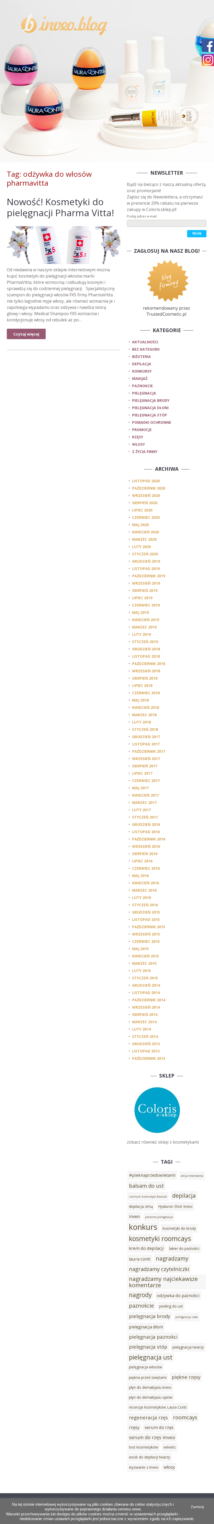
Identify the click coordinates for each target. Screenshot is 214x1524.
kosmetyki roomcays (160, 1238)
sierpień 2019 (144, 590)
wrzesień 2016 (146, 846)
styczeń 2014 (145, 1036)
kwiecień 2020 (145, 531)
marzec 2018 (144, 714)
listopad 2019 (146, 568)
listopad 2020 (146, 480)
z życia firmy (144, 451)
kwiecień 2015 (145, 956)
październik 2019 (148, 575)
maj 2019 (140, 612)
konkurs (143, 1226)
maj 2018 (140, 700)
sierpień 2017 (144, 765)
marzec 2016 (144, 890)
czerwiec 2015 (146, 941)
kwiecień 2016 (145, 882)
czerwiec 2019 (146, 605)
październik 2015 (148, 926)
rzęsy (137, 436)
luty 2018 (141, 722)
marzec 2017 (144, 802)
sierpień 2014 (144, 1014)
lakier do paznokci (184, 1248)
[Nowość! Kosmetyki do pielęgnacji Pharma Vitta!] (63, 245)
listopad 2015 (146, 919)
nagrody (140, 1295)
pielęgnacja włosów (145, 1366)
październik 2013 (148, 1058)
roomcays (185, 1417)
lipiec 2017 (142, 773)
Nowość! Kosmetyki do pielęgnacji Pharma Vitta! (60, 207)
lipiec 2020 (142, 510)
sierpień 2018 (144, 678)
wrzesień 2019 (146, 583)
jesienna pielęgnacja (159, 1217)
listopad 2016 (146, 831)
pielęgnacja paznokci (153, 1336)
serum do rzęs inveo (152, 1437)
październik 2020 (148, 488)
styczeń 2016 (145, 904)
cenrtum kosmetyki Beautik (148, 1196)
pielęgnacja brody (150, 400)
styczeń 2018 (145, 729)
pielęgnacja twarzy (188, 1347)
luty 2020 (141, 546)
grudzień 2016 (146, 824)
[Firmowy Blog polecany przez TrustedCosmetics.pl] (167, 287)
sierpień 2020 (144, 502)
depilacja (141, 363)
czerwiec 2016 (146, 868)
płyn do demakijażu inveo (150, 1387)
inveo (134, 1216)
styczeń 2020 (145, 553)
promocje (142, 429)
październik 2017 (148, 751)
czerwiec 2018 (146, 692)
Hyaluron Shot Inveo (175, 1206)
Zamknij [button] (197, 1507)
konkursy (142, 371)
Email (142, 1489)
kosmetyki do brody (179, 1228)
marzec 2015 (144, 963)
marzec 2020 (144, 539)
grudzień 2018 (146, 648)
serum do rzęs (159, 1427)
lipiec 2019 (142, 597)
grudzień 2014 (146, 985)
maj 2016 (140, 875)
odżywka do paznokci (178, 1295)
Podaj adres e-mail (142, 216)
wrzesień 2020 (146, 495)
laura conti (140, 1259)
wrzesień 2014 (146, 1007)
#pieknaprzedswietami (152, 1175)
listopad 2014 (146, 992)
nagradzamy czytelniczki (159, 1269)
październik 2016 (148, 839)
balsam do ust (146, 1185)
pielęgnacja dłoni (150, 407)
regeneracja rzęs (148, 1417)
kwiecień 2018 (145, 707)
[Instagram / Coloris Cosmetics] (208, 60)
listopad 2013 (146, 1051)
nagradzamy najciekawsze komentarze (163, 1282)
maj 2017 (140, 787)
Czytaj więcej (26, 334)
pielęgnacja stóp (149, 415)
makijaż (139, 378)
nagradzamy (172, 1258)
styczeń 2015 (145, 977)
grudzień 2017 (146, 736)
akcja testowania (192, 1176)
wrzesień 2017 (146, 758)
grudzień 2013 (146, 1043)
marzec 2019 (144, 627)
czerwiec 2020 (146, 517)
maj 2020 (140, 524)
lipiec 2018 (142, 685)
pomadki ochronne (151, 422)
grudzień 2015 (146, 912)
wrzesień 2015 (146, 934)
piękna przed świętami (148, 1377)
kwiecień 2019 (145, 619)
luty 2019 (141, 634)
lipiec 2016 (142, 860)
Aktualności (145, 341)
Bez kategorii (145, 349)
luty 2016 (141, 897)
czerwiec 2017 (146, 780)
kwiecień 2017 (145, 795)
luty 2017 (141, 809)
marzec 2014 (144, 1021)
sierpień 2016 (144, 853)
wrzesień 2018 (146, 670)
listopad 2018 (146, 656)
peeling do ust (171, 1306)
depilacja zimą (141, 1206)
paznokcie (142, 385)
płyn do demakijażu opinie (151, 1397)
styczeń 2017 (145, 817)
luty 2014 (141, 1029)
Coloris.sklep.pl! (168, 1481)
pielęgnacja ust (151, 1357)
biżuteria (141, 356)
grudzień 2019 (146, 561)
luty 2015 (141, 970)
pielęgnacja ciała (186, 1317)
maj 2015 (140, 948)
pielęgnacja (144, 393)
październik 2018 (148, 663)
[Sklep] (157, 1136)
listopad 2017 (146, 744)
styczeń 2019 (145, 641)
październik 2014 (148, 999)
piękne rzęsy (186, 1377)
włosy (138, 444)
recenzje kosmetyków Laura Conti (158, 1407)
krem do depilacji (146, 1248)
